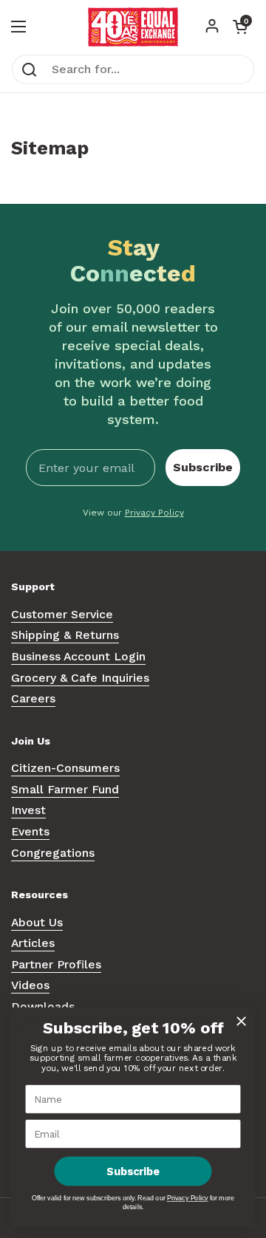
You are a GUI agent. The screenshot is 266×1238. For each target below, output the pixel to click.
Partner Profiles (56, 964)
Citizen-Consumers (65, 768)
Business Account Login (78, 656)
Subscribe (203, 467)
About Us (37, 922)
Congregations (53, 853)
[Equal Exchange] (133, 27)
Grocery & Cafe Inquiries (80, 678)
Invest (28, 810)
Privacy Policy (154, 512)
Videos (30, 985)
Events (30, 831)
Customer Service (62, 614)
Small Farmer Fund (65, 789)
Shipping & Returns (65, 635)
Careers (33, 698)
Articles (33, 943)
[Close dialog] (241, 1021)
